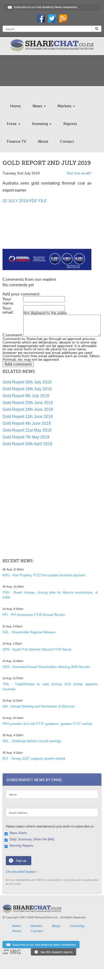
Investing (40, 124)
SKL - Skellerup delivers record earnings (32, 741)
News (38, 106)
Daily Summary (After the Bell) (32, 839)
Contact (67, 141)
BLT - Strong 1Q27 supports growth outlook (34, 758)
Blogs (56, 926)
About (43, 141)
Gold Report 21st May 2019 (27, 430)
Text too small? (78, 173)
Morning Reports (22, 845)
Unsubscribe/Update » (22, 872)
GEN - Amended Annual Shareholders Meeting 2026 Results (46, 667)
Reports (70, 124)
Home (15, 106)
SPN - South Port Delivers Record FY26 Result (37, 649)
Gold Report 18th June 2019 (28, 409)
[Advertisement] (47, 232)
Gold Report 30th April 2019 (27, 444)
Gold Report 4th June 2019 (27, 423)
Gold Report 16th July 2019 (27, 389)
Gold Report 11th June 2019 (28, 416)
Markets (65, 106)
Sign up (21, 860)
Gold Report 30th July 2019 (27, 382)
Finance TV (16, 141)
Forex (12, 124)
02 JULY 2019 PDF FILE (25, 201)
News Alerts (18, 833)
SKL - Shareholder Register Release (29, 632)
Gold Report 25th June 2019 (28, 402)
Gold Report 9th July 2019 (26, 396)
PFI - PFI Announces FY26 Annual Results (34, 615)
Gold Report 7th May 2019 (26, 437)
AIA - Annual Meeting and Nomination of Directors (39, 706)
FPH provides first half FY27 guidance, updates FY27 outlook (47, 724)
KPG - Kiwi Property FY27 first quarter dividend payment (44, 575)
